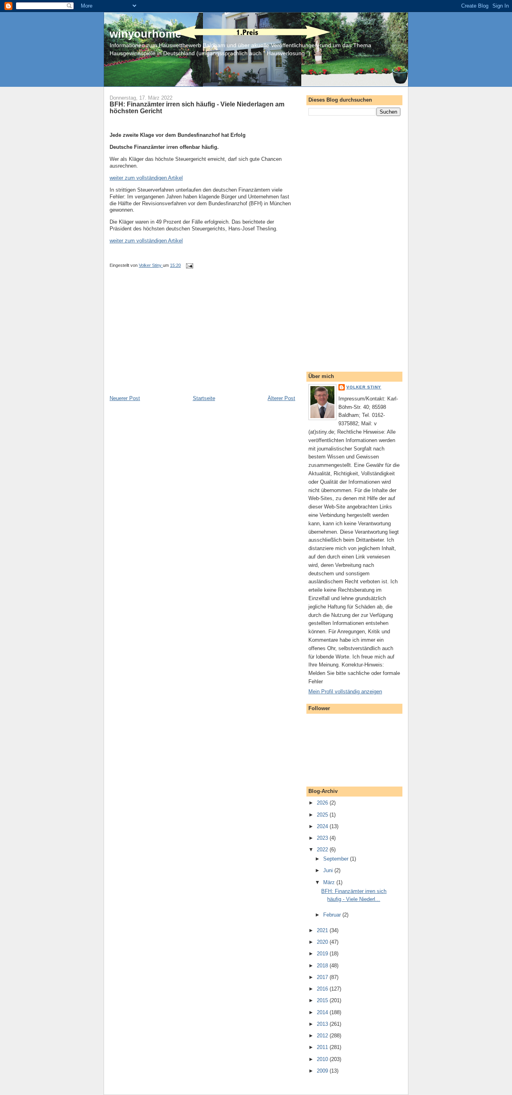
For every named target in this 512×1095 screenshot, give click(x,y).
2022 (323, 850)
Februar (332, 915)
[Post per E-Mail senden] (189, 265)
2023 (323, 838)
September (336, 859)
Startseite (204, 398)
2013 (323, 1024)
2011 (323, 1047)
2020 (323, 942)
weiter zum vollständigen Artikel (146, 178)
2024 (323, 826)
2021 (323, 930)
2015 (323, 1000)
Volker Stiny (363, 387)
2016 (323, 989)
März (329, 882)
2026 (323, 803)
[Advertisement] (170, 339)
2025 (323, 815)
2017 (323, 977)
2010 (323, 1059)
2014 (323, 1012)
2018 (323, 966)
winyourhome (145, 34)
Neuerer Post (125, 398)
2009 (323, 1071)
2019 (323, 954)
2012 (323, 1036)
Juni (328, 870)
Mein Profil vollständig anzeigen (345, 692)
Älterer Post (281, 398)
